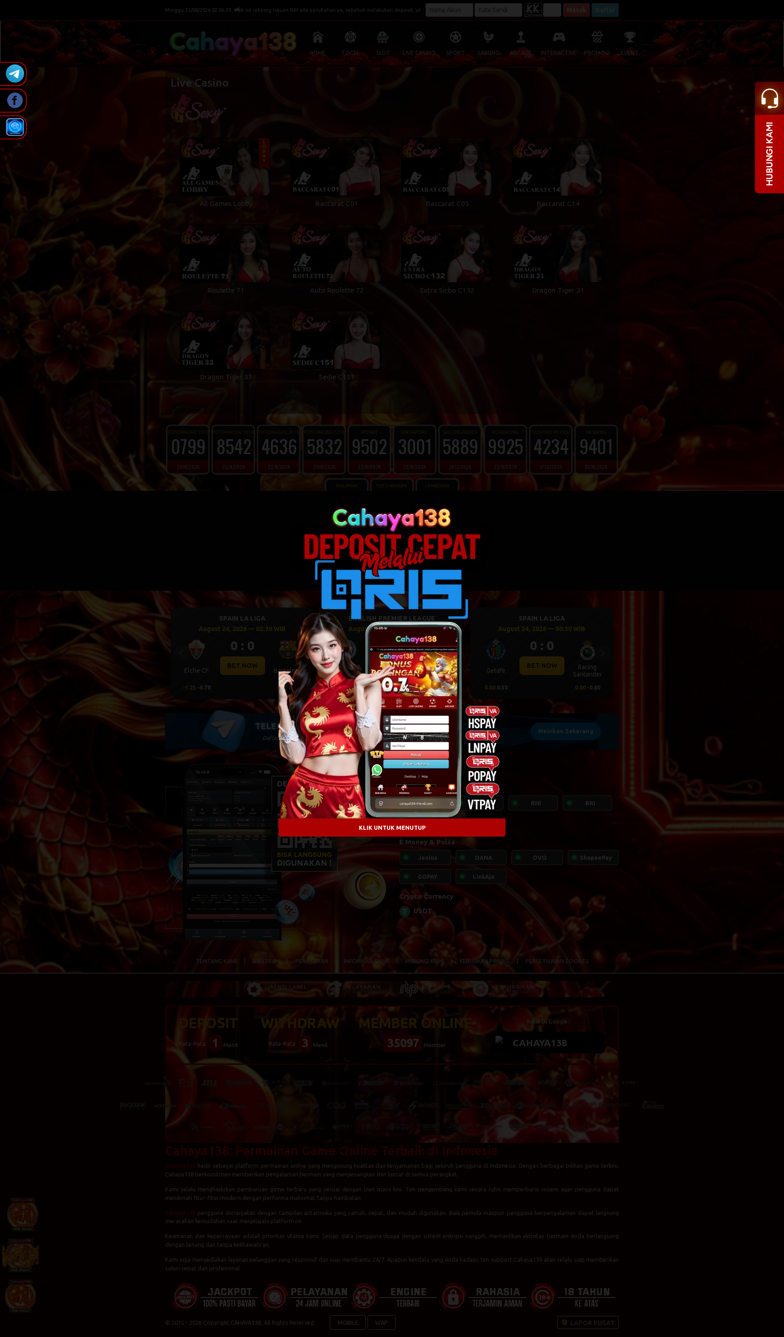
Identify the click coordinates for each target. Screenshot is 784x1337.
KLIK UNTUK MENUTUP (392, 827)
